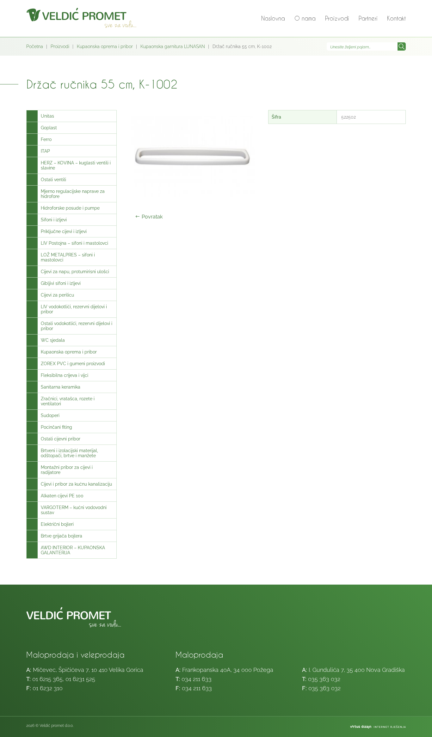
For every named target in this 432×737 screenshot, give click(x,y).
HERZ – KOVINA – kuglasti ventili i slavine (76, 165)
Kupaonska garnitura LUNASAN (172, 46)
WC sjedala (53, 340)
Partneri (368, 18)
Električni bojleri (57, 524)
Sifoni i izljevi (54, 219)
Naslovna (273, 18)
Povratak (152, 217)
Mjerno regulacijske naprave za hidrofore (73, 194)
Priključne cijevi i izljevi (64, 231)
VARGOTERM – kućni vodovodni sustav (74, 510)
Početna (34, 46)
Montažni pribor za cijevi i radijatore (67, 470)
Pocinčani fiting (56, 427)
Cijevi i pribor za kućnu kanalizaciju (76, 484)
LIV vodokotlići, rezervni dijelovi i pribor (74, 309)
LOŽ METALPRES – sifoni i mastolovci (68, 257)
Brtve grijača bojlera (61, 535)
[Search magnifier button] (402, 46)
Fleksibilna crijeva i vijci (64, 375)
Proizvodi (337, 18)
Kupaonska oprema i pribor (105, 46)
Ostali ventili (53, 179)
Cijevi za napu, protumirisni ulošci (75, 271)
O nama (305, 18)
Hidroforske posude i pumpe (70, 208)
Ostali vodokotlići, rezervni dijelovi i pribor (76, 326)
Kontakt (396, 18)
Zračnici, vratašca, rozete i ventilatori (68, 401)
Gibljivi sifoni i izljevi (61, 283)
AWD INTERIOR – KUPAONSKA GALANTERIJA (73, 550)
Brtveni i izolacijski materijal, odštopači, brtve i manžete (69, 453)
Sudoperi (50, 415)
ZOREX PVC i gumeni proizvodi (73, 363)
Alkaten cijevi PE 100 (62, 495)
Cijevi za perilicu (57, 295)
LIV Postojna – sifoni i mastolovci (74, 243)
